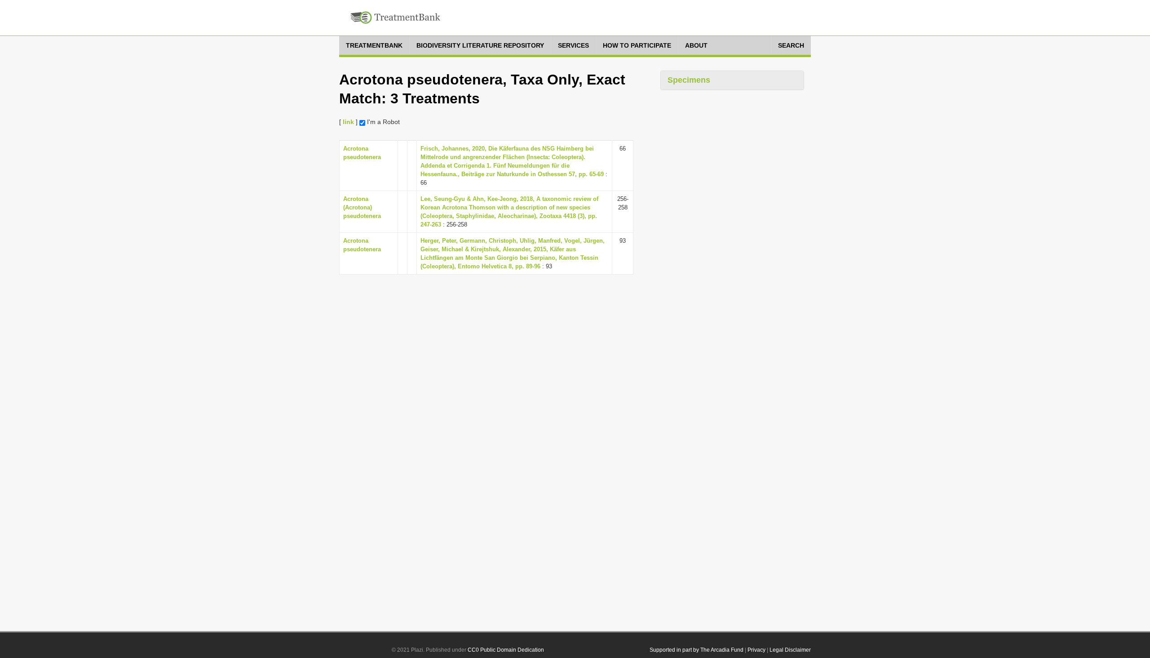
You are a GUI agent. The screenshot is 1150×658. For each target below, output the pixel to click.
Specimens (689, 80)
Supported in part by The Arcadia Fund (696, 650)
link (348, 121)
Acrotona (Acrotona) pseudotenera (362, 207)
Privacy (756, 650)
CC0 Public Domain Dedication (506, 650)
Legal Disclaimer (790, 650)
